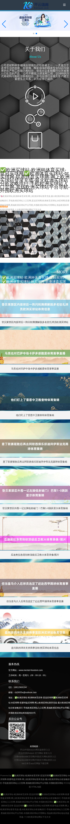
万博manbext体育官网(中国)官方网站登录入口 (35, 756)
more (62, 272)
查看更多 (4, 206)
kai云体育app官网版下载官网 (35, 763)
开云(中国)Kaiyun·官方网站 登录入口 (35, 753)
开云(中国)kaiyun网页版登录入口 (35, 750)
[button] (66, 24)
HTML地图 (36, 787)
